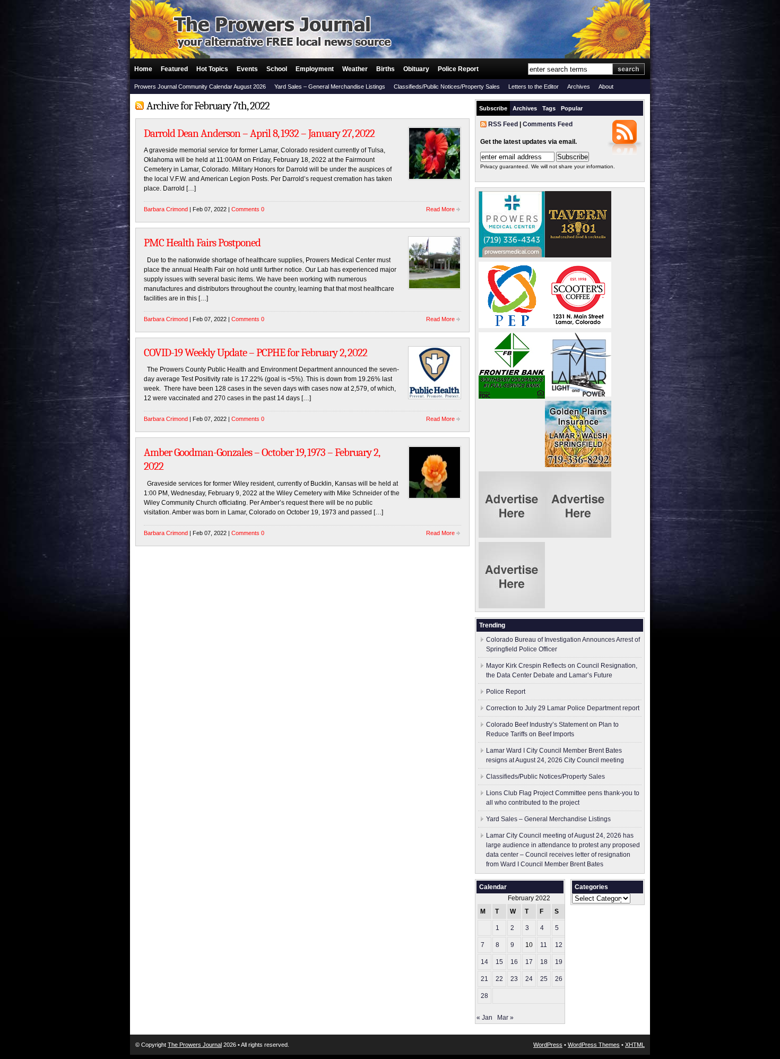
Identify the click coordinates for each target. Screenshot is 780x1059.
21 (484, 979)
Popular (572, 108)
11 (543, 945)
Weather (355, 69)
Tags (549, 108)
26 (558, 979)
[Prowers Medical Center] (512, 255)
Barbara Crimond (166, 209)
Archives (578, 86)
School (276, 69)
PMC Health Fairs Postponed (202, 242)
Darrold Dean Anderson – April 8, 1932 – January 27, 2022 (259, 133)
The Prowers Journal (195, 1044)
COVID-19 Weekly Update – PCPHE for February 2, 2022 (255, 352)
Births (385, 69)
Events (247, 69)
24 (529, 979)
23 (514, 979)
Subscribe (493, 108)
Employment (315, 69)
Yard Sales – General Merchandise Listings (329, 86)
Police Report (458, 69)
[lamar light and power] (578, 394)
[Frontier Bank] (512, 396)
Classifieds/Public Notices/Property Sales (447, 86)
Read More (440, 209)
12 (558, 945)
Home (143, 69)
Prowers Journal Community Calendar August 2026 (200, 86)
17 (529, 962)
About (606, 86)
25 (544, 979)
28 (484, 996)
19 (558, 962)
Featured (174, 69)
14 (484, 962)
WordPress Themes (594, 1044)
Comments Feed (548, 124)
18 (544, 962)
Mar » (505, 1017)
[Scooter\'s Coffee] (578, 326)
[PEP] (512, 326)
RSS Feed (503, 124)
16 (514, 962)
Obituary (416, 69)
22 (499, 979)
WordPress (547, 1044)
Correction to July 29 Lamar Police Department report (562, 708)
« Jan (484, 1017)
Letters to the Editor (533, 86)
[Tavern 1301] (578, 255)
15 (499, 962)
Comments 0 (247, 209)
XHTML (635, 1044)
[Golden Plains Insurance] (578, 465)
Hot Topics (212, 69)
